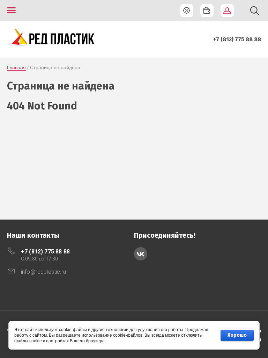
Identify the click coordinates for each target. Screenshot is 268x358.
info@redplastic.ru (43, 271)
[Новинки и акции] (186, 10)
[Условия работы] (207, 10)
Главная (16, 67)
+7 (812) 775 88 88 (237, 39)
